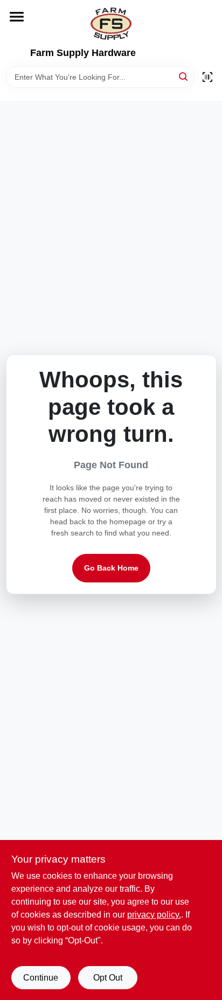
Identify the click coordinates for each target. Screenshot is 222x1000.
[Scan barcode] (207, 77)
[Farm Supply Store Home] (111, 24)
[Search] (184, 76)
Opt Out (107, 977)
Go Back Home (111, 568)
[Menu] (17, 17)
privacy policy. (154, 914)
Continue (40, 977)
